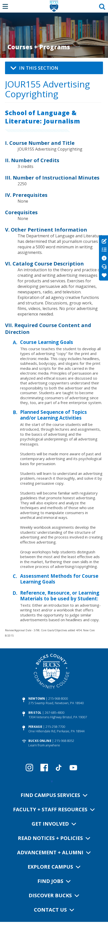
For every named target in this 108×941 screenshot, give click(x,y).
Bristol (34, 712)
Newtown (36, 698)
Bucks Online (39, 741)
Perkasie (35, 727)
